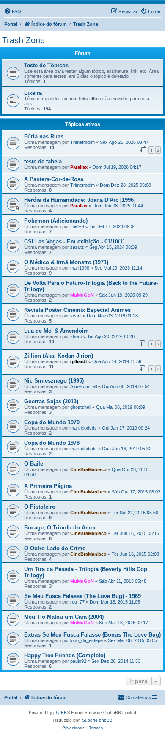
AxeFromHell (83, 386)
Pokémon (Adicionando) (56, 221)
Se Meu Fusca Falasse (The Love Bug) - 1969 (82, 596)
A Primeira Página (48, 486)
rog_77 (77, 601)
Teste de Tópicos (46, 65)
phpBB (60, 712)
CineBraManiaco (88, 469)
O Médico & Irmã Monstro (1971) (66, 262)
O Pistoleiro (39, 507)
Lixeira (33, 93)
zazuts (77, 247)
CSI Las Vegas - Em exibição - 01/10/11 (74, 241)
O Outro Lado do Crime (54, 548)
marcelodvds (83, 427)
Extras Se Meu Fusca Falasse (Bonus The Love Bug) (92, 634)
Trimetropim (82, 142)
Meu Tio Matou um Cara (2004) (64, 617)
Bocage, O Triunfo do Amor (60, 527)
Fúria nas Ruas (43, 136)
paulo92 (78, 661)
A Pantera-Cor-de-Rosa (53, 179)
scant (76, 315)
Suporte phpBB (97, 720)
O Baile (33, 463)
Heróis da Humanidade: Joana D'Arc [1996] (79, 200)
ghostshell (80, 407)
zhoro (76, 336)
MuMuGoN (82, 295)
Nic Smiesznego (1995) (54, 381)
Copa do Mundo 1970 (52, 422)
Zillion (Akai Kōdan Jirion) (58, 356)
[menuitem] (12, 11)
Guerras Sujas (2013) (51, 401)
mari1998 (79, 267)
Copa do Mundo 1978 (52, 443)
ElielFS (77, 226)
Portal (10, 24)
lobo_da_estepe (86, 640)
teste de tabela (43, 161)
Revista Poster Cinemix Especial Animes (77, 310)
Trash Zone (23, 40)
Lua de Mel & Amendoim (56, 331)
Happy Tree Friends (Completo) (64, 655)
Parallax (79, 167)
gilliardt (78, 361)
